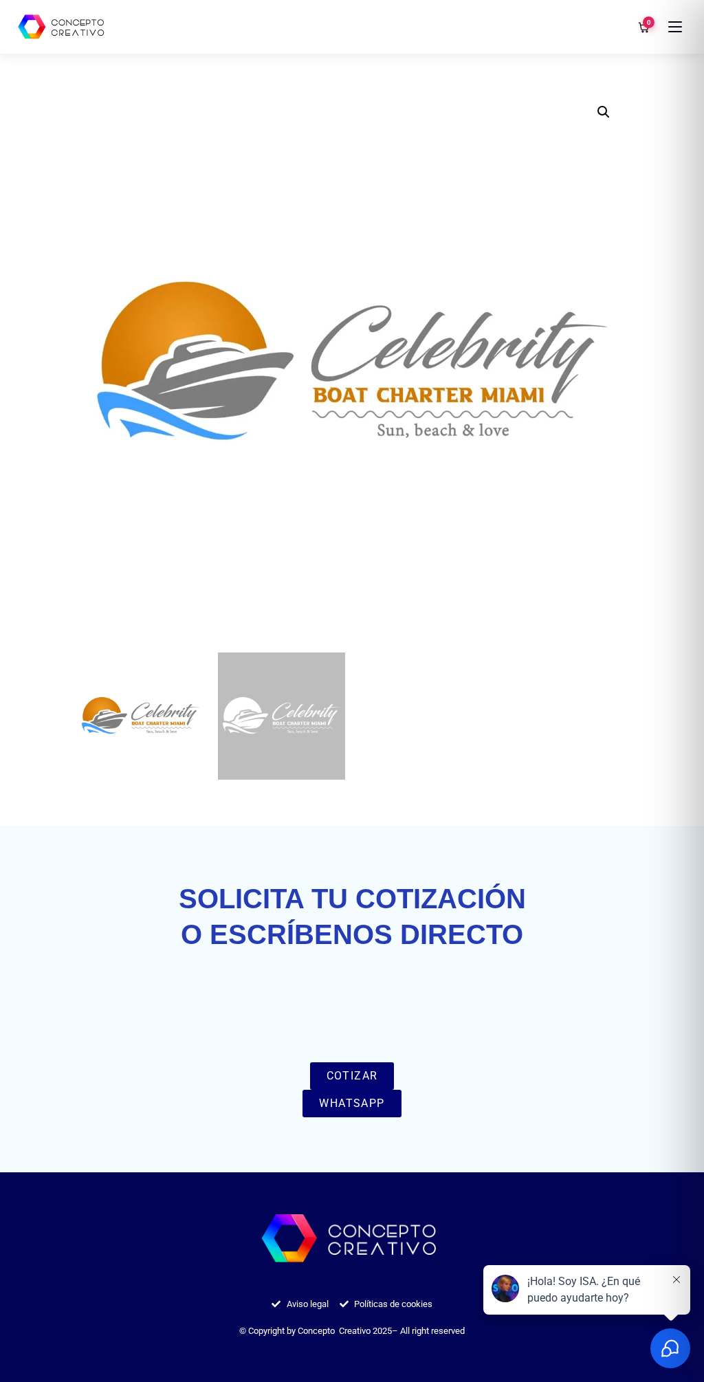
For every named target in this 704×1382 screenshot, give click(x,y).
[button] (603, 112)
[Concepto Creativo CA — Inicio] (63, 26)
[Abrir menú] (675, 27)
